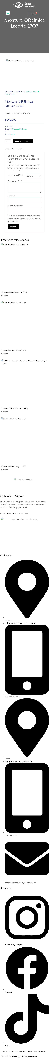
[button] (8, 13)
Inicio (6, 91)
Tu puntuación (15, 175)
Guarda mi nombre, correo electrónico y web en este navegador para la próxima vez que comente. (24, 219)
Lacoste (12, 132)
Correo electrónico (15, 206)
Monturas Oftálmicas (17, 91)
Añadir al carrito (23, 141)
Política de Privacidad (9, 1056)
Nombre (11, 196)
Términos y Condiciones (29, 1056)
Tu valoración (15, 181)
